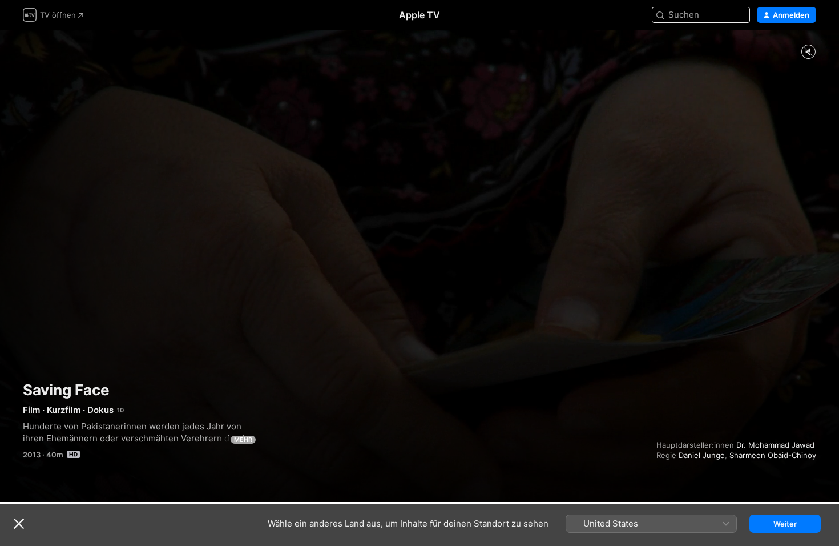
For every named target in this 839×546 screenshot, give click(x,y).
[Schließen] (19, 524)
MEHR (243, 440)
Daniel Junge (702, 455)
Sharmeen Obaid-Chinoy (772, 455)
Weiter (785, 523)
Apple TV (419, 15)
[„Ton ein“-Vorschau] (808, 52)
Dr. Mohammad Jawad (775, 444)
